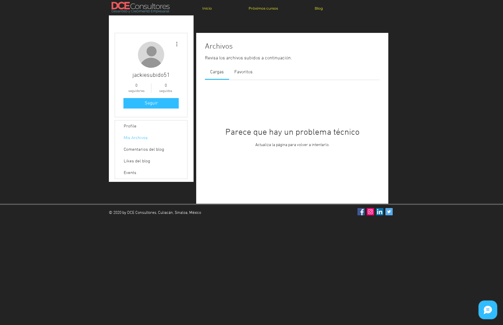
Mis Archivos (136, 138)
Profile (130, 126)
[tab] (217, 72)
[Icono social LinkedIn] (379, 211)
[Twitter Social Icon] (389, 211)
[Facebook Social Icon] (361, 211)
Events (130, 172)
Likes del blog (137, 161)
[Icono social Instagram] (370, 211)
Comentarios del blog (144, 149)
